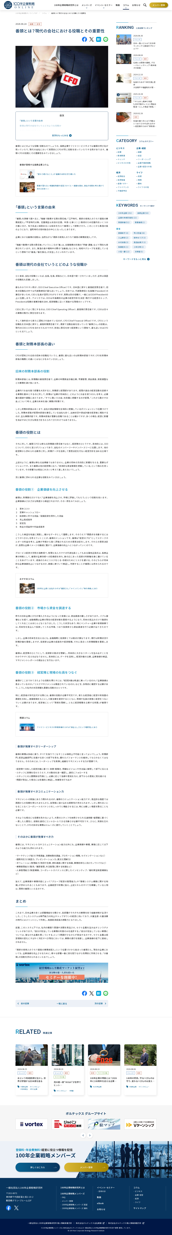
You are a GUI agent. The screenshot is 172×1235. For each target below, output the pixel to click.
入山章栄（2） (123, 237)
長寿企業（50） (143, 213)
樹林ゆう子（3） (140, 237)
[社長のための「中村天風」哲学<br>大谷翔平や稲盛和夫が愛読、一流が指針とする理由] (136, 81)
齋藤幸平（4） (123, 233)
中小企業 (34, 1089)
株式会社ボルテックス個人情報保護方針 (125, 1223)
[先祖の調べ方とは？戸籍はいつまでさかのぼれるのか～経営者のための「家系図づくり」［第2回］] (136, 120)
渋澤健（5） (139, 251)
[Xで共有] (91, 39)
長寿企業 (25, 1087)
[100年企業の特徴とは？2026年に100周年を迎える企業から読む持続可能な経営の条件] (104, 1069)
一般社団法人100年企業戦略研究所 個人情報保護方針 (50, 1223)
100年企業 (98, 1087)
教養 (72, 1091)
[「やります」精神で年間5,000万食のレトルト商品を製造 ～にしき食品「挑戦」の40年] (136, 100)
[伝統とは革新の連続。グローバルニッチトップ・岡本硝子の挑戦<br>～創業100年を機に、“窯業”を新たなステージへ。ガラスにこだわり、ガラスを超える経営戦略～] (136, 61)
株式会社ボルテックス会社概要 (89, 1223)
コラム (44, 13)
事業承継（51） (124, 222)
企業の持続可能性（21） (127, 217)
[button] (83, 1135)
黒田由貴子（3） (140, 242)
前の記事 (25, 1003)
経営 (38, 24)
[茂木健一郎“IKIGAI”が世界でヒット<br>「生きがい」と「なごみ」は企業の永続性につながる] (68, 1069)
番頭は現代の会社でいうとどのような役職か (41, 125)
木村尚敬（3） (123, 242)
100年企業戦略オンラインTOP (26, 13)
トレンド (137, 39)
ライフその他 (59, 1077)
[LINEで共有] (105, 39)
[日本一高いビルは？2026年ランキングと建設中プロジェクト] (136, 42)
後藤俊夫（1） (123, 247)
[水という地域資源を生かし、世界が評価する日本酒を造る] (31, 1069)
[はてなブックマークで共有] (98, 39)
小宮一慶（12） (124, 251)
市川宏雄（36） (139, 233)
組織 (31, 24)
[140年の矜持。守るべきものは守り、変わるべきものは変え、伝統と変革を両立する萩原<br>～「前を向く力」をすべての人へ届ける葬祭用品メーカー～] (140, 1069)
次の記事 (99, 1003)
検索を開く (144, 5)
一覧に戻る (62, 1003)
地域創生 (25, 1089)
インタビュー (36, 1087)
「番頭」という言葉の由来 (31, 120)
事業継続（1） (140, 222)
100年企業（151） (125, 213)
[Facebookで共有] (84, 39)
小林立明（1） (139, 247)
